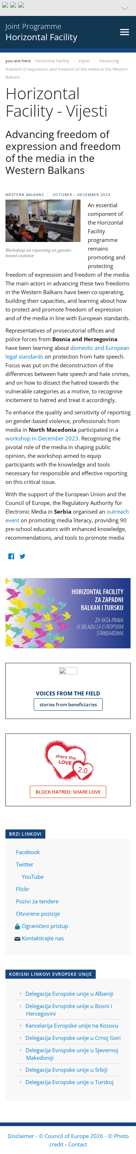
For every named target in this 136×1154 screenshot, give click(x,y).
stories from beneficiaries (68, 704)
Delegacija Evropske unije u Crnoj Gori (73, 1037)
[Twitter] (22, 556)
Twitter (24, 864)
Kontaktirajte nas (43, 938)
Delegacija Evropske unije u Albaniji (69, 993)
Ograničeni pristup (44, 925)
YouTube (32, 876)
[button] (68, 8)
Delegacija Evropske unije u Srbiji (66, 1069)
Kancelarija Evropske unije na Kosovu (71, 1025)
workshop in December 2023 (41, 438)
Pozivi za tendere (37, 901)
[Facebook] (11, 556)
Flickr (22, 888)
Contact (77, 1144)
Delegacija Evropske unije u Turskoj (69, 1082)
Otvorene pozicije (38, 913)
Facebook (28, 852)
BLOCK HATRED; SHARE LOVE (68, 792)
